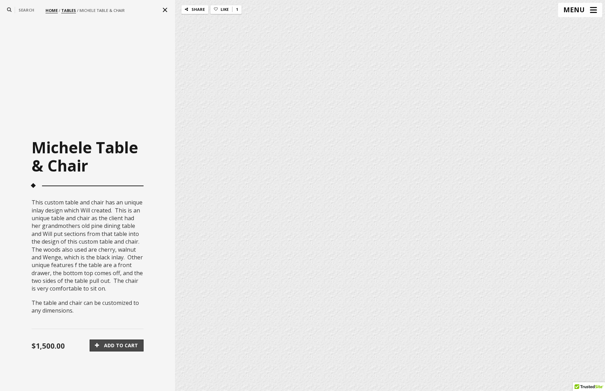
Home (52, 10)
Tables (68, 10)
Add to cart (121, 345)
